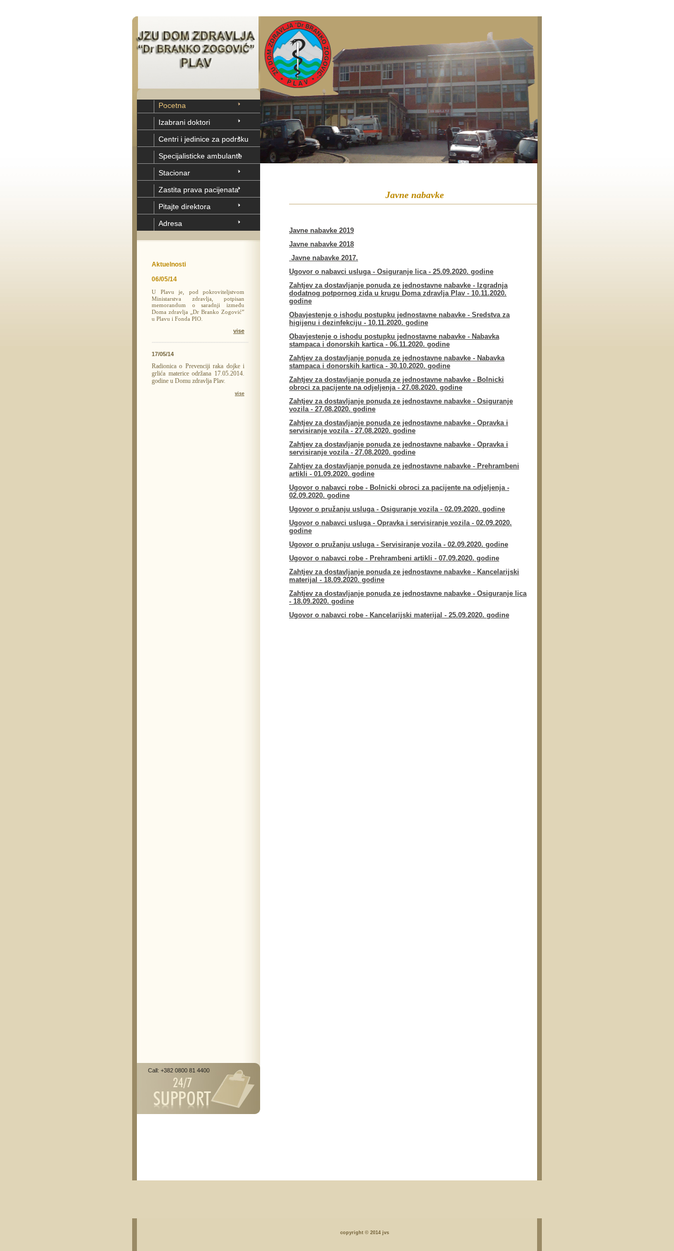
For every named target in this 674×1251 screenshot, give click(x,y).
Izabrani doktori (184, 122)
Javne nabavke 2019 (321, 230)
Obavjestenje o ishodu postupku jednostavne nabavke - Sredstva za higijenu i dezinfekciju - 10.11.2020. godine (399, 319)
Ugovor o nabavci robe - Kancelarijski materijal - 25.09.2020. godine (399, 615)
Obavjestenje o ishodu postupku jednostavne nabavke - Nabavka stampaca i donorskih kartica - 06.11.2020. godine (394, 340)
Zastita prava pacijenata (198, 189)
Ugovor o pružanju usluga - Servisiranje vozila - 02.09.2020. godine (398, 544)
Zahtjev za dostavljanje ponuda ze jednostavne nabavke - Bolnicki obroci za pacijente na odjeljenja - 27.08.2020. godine (396, 383)
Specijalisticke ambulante (200, 156)
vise (238, 331)
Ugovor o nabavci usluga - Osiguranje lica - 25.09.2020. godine (391, 271)
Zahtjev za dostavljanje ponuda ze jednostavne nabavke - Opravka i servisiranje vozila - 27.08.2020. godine (398, 427)
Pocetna (172, 105)
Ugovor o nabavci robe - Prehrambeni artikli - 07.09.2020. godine (394, 558)
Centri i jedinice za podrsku (203, 139)
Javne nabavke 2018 (321, 244)
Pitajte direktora (184, 206)
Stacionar (174, 173)
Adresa (170, 223)
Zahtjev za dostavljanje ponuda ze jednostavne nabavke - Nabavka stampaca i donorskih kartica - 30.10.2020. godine (396, 362)
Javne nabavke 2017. (323, 258)
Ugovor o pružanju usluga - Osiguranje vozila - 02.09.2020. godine (397, 509)
